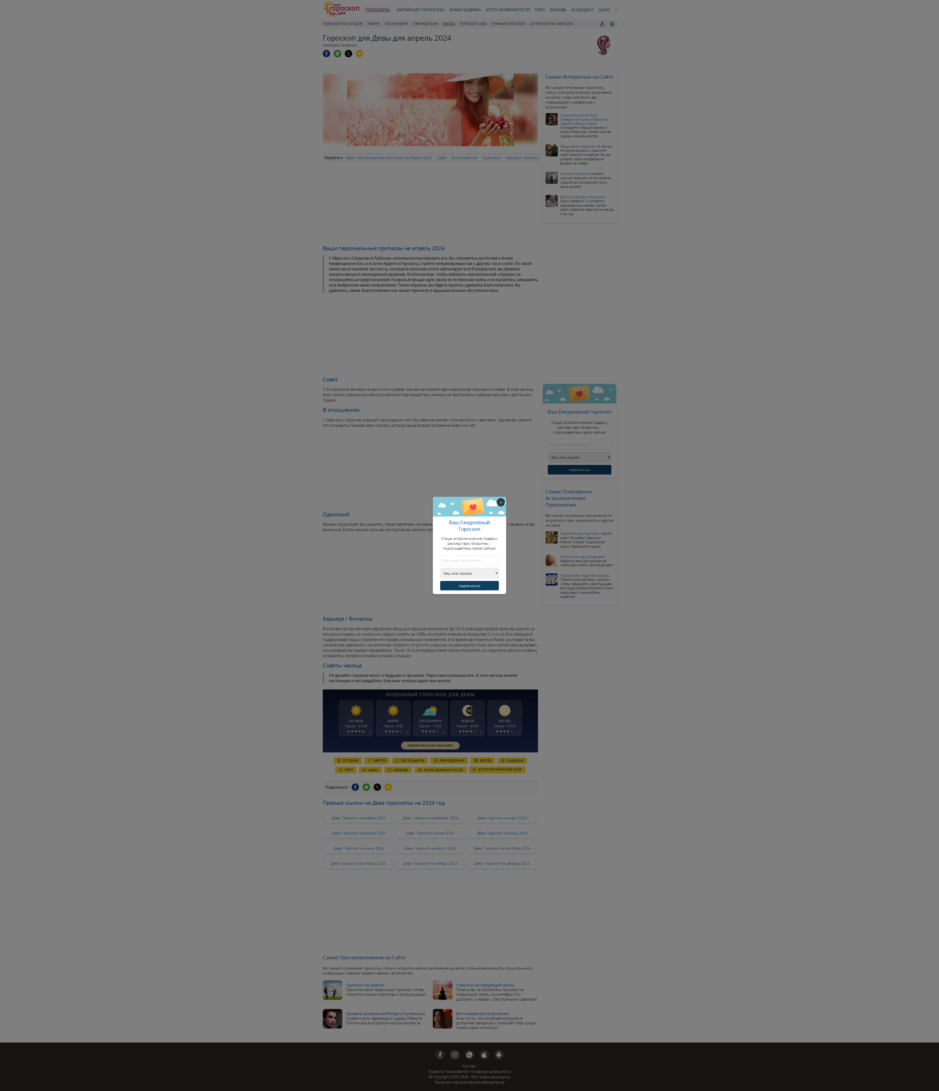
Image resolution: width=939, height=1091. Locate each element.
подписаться (469, 585)
